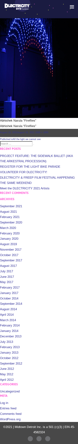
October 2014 (9, 298)
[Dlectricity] (17, 6)
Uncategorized (10, 391)
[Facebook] (30, 438)
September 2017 (11, 260)
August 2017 (8, 266)
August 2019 (8, 244)
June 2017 (7, 277)
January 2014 (9, 331)
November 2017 (10, 249)
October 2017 (9, 255)
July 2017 (6, 271)
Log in (4, 403)
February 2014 (10, 325)
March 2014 (8, 320)
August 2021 (8, 211)
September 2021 (11, 206)
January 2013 (9, 352)
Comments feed (10, 414)
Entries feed (8, 408)
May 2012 (6, 374)
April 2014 (7, 314)
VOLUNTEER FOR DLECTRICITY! (23, 172)
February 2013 (10, 347)
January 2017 (9, 293)
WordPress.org (10, 419)
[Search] (33, 144)
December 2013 (10, 336)
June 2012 (7, 369)
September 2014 (11, 303)
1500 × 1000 (41, 132)
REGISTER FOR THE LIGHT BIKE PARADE (30, 166)
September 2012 (11, 363)
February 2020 (10, 233)
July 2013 (6, 342)
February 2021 (10, 217)
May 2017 (6, 282)
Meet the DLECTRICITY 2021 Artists (25, 188)
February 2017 (10, 287)
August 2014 (8, 309)
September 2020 (11, 222)
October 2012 (9, 358)
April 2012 (7, 379)
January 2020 (9, 238)
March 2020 (8, 228)
